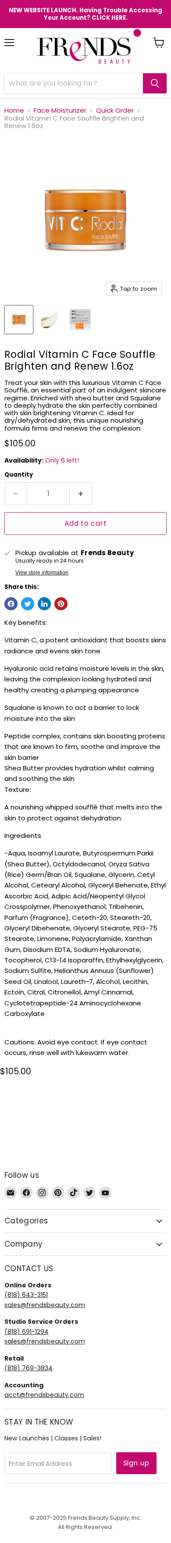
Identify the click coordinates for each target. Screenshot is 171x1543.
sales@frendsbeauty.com (44, 1305)
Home (14, 110)
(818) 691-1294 (26, 1331)
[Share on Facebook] (11, 603)
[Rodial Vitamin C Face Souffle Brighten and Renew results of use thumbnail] (80, 320)
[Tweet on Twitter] (27, 603)
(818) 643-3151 (26, 1294)
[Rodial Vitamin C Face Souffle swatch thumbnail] (50, 320)
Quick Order (115, 110)
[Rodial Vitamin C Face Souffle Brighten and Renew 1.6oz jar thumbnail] (19, 320)
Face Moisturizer (60, 110)
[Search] (155, 83)
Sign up (136, 1463)
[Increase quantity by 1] (81, 493)
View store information (41, 573)
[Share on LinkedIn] (44, 603)
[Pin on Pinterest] (61, 603)
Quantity (18, 474)
